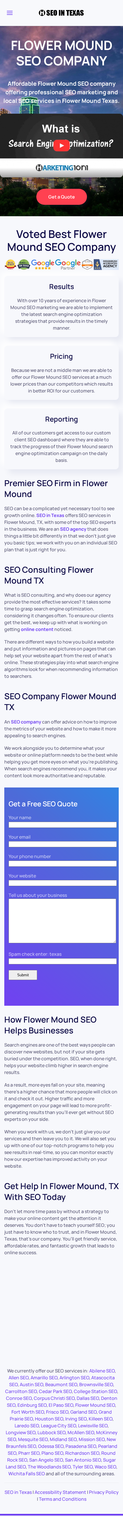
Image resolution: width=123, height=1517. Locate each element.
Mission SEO (92, 1439)
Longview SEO (20, 1432)
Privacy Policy (104, 1492)
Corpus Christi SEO (54, 1398)
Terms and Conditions (62, 1499)
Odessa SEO (51, 1446)
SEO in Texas (18, 1492)
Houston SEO (49, 1419)
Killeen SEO (100, 1419)
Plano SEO (52, 1453)
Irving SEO (76, 1419)
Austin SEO (31, 1384)
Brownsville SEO (96, 1384)
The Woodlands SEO (49, 1467)
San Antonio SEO (83, 1460)
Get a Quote (61, 197)
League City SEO (58, 1425)
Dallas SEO (88, 1398)
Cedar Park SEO (55, 1391)
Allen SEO (19, 1377)
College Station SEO (95, 1391)
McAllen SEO (81, 1432)
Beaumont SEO (61, 1384)
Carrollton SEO (21, 1391)
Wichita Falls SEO (26, 1473)
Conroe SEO (19, 1398)
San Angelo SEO (46, 1460)
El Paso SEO (61, 1405)
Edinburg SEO (32, 1405)
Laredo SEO (27, 1425)
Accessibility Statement (60, 1492)
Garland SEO (83, 1412)
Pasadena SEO (81, 1446)
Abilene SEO (102, 1371)
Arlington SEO (74, 1377)
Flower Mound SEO (95, 1405)
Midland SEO (63, 1439)
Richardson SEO (82, 1453)
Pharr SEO (28, 1453)
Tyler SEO (83, 1467)
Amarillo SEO (44, 1377)
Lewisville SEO (93, 1425)
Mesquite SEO (33, 1439)
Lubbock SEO (51, 1432)
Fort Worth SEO (27, 1412)
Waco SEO (105, 1467)
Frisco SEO (57, 1412)
